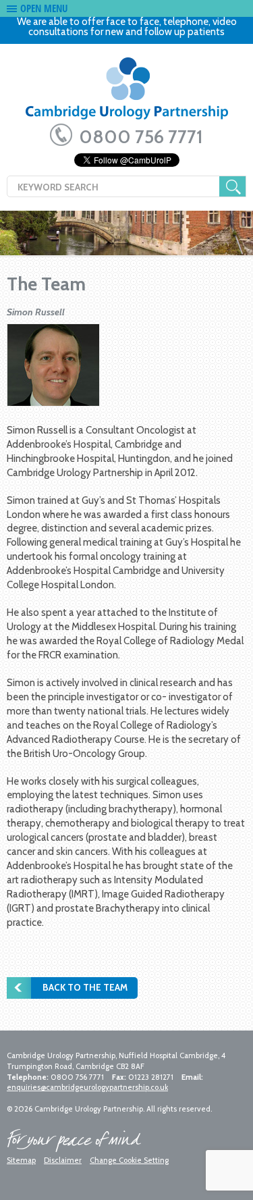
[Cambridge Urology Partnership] (126, 92)
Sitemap (21, 1160)
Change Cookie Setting (129, 1160)
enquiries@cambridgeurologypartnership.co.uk (87, 1087)
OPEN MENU (43, 8)
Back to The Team (85, 987)
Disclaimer (63, 1160)
